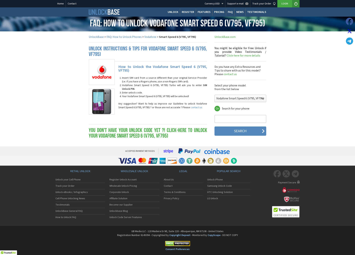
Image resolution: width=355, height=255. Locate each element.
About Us (169, 180)
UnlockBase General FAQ (69, 211)
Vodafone (150, 37)
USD (212, 4)
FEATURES (204, 12)
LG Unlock (212, 198)
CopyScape (214, 235)
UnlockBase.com (225, 37)
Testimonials (62, 205)
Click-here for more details (240, 52)
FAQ (230, 12)
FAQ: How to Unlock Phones (124, 37)
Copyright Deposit (179, 235)
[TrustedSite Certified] (286, 212)
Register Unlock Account (123, 180)
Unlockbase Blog (118, 211)
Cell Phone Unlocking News (70, 198)
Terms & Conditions (175, 192)
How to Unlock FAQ (65, 217)
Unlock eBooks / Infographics (71, 192)
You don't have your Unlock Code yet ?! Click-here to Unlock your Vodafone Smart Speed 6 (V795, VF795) (148, 133)
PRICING (219, 12)
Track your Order (65, 186)
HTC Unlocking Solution (220, 192)
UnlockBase (96, 37)
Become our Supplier (121, 205)
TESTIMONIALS (256, 12)
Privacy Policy (171, 198)
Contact (72, 4)
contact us (196, 107)
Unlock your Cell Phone (68, 180)
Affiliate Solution (118, 198)
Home (60, 4)
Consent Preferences (177, 249)
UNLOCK (173, 12)
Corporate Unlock (119, 192)
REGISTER (188, 12)
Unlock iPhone (215, 180)
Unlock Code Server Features (125, 217)
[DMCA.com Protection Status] (177, 244)
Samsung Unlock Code (219, 186)
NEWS (240, 12)
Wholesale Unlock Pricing (123, 186)
